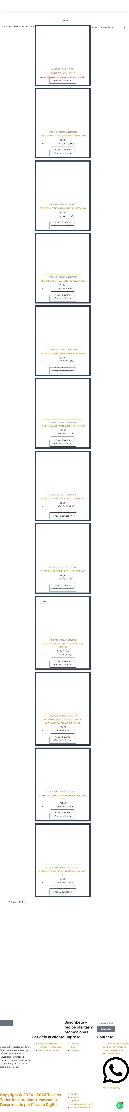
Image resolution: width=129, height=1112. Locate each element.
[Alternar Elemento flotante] (119, 1105)
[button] (34, 5)
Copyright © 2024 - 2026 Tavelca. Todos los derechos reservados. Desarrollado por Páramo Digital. (31, 1100)
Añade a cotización (63, 80)
